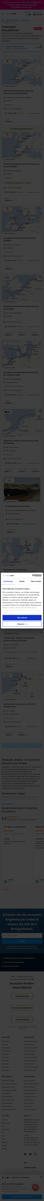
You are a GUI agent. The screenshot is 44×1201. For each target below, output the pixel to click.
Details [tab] (22, 581)
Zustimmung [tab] (8, 581)
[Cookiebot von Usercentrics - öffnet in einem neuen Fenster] (32, 575)
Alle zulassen (22, 618)
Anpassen (21, 624)
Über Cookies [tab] (36, 581)
